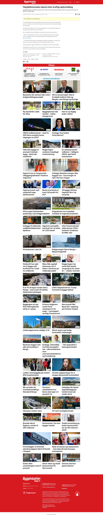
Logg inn (70, 2)
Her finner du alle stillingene (51, 78)
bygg (29, 59)
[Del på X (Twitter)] (77, 14)
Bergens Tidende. (27, 38)
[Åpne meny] (78, 2)
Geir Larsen (72, 486)
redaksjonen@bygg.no (50, 487)
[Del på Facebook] (76, 14)
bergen (36, 59)
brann (32, 59)
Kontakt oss (64, 488)
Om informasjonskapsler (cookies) (48, 506)
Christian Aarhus (52, 484)
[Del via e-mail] (79, 14)
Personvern (44, 507)
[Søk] (74, 2)
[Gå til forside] (30, 2)
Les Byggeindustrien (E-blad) (62, 2)
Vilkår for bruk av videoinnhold (48, 504)
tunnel (25, 59)
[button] (24, 70)
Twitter (35, 47)
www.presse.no (63, 496)
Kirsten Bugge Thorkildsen (71, 484)
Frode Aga (54, 483)
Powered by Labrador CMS (51, 514)
